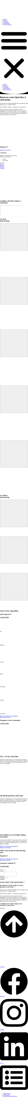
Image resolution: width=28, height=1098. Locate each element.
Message (2, 876)
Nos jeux (5, 19)
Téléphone (2, 877)
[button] (14, 54)
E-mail (1, 871)
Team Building (6, 23)
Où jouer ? (5, 20)
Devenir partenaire (7, 24)
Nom (1, 869)
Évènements (5, 22)
